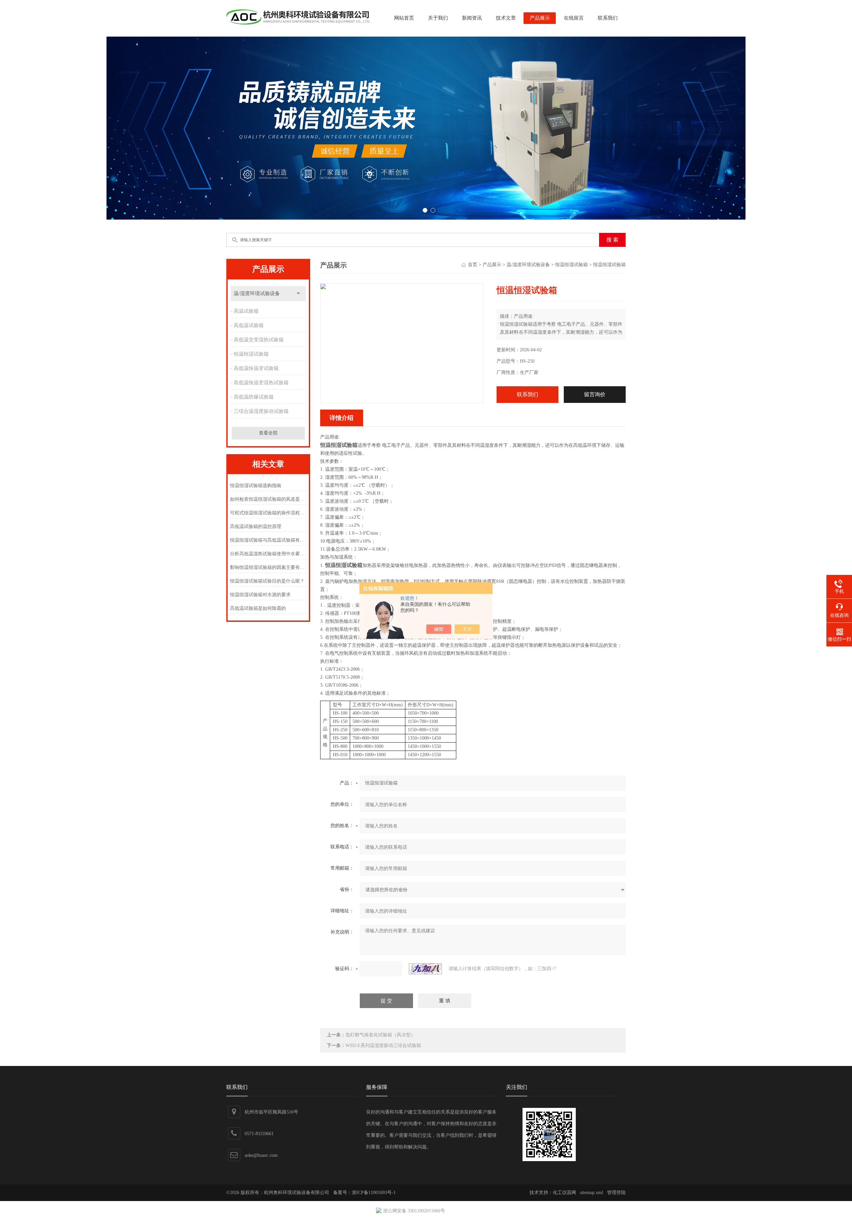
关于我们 (438, 18)
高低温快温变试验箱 (256, 368)
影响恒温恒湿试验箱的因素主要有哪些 (268, 567)
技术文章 (506, 18)
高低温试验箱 (249, 325)
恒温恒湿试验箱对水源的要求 (260, 594)
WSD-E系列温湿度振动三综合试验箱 (383, 1045)
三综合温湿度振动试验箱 (261, 411)
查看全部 (268, 433)
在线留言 (574, 18)
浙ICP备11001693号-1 (374, 1192)
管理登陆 (616, 1192)
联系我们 (608, 18)
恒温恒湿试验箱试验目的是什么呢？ (267, 581)
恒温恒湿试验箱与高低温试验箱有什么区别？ (268, 540)
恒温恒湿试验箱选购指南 (255, 485)
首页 (472, 264)
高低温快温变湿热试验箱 (261, 382)
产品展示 (540, 18)
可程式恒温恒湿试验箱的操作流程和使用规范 (268, 512)
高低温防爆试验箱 (254, 397)
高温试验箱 (246, 311)
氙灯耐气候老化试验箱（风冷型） (380, 1034)
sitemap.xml (591, 1192)
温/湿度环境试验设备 (257, 293)
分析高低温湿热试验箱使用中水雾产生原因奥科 (268, 553)
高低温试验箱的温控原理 (255, 526)
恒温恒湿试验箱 (251, 354)
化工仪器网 (564, 1192)
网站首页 (404, 18)
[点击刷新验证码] (425, 968)
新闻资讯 (472, 18)
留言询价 (594, 394)
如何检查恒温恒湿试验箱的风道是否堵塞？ (268, 499)
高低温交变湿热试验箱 (259, 339)
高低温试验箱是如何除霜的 (258, 608)
